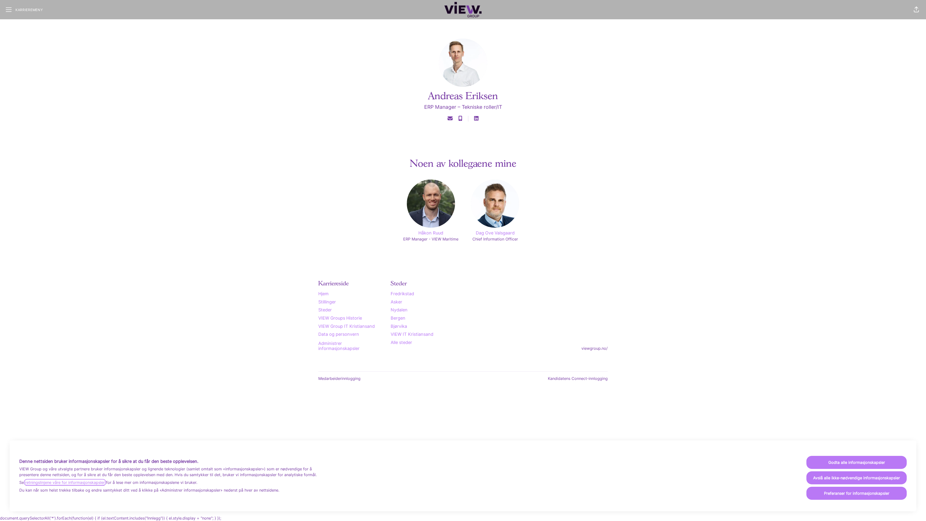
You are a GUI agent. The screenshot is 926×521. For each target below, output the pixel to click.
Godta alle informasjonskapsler (856, 462)
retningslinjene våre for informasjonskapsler (65, 482)
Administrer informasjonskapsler (339, 346)
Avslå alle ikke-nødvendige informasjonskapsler (856, 477)
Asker (396, 301)
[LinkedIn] (476, 118)
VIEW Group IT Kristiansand (346, 326)
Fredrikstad (402, 293)
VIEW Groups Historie (340, 318)
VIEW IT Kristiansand (412, 334)
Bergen (398, 318)
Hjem (323, 293)
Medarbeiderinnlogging (339, 378)
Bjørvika (399, 326)
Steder (325, 309)
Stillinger (327, 301)
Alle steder (401, 342)
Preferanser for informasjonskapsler (856, 493)
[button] (916, 9)
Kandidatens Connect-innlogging (578, 378)
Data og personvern (338, 334)
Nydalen (399, 309)
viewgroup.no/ (594, 348)
